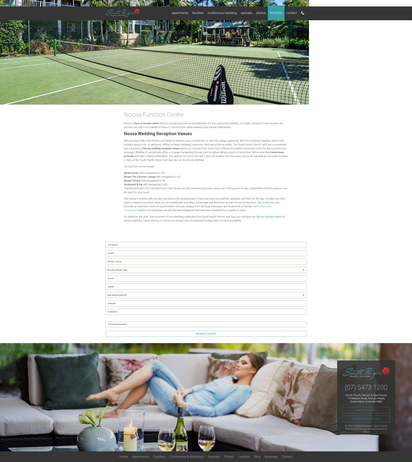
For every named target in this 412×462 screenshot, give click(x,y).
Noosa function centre (268, 216)
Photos (261, 13)
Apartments (180, 13)
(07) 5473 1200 (366, 387)
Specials (246, 13)
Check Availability (366, 419)
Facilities (198, 13)
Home (123, 457)
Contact (291, 13)
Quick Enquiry (366, 410)
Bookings (276, 13)
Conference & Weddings (187, 457)
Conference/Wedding (222, 13)
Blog (257, 457)
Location (244, 457)
